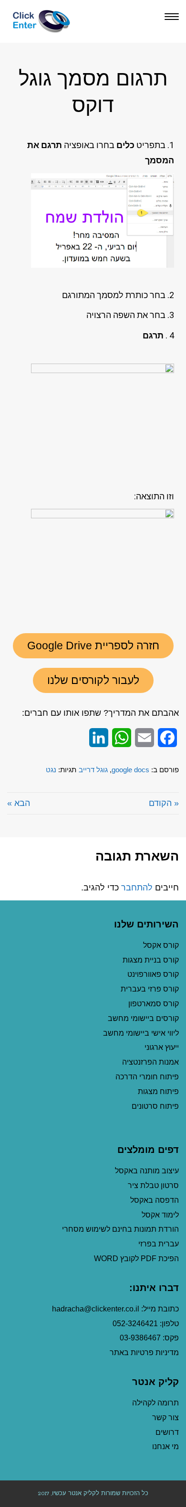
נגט (51, 770)
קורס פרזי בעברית (150, 989)
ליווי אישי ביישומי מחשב (141, 1033)
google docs (130, 770)
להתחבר (137, 887)
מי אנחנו (165, 1446)
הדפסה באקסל (154, 1200)
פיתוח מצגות (158, 1091)
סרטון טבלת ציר (153, 1185)
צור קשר (165, 1417)
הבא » (18, 803)
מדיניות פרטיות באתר (144, 1352)
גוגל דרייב (93, 770)
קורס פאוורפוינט (152, 974)
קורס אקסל (161, 945)
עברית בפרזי (158, 1244)
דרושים (167, 1432)
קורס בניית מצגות (151, 960)
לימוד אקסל (160, 1215)
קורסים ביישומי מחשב (143, 1018)
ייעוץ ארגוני (162, 1047)
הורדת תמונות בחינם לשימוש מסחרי (120, 1229)
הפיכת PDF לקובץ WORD (136, 1258)
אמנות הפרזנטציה (150, 1062)
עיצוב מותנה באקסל (147, 1171)
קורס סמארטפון (153, 1004)
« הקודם (164, 803)
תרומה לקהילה (155, 1403)
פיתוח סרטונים (155, 1106)
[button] (93, 645)
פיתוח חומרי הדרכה (147, 1077)
